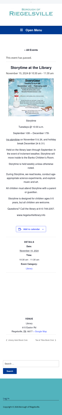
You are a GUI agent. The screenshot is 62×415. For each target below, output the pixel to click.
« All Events (31, 50)
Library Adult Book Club (18, 340)
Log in (6, 398)
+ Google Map (40, 331)
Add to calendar (31, 229)
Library (29, 268)
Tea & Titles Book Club (44, 340)
